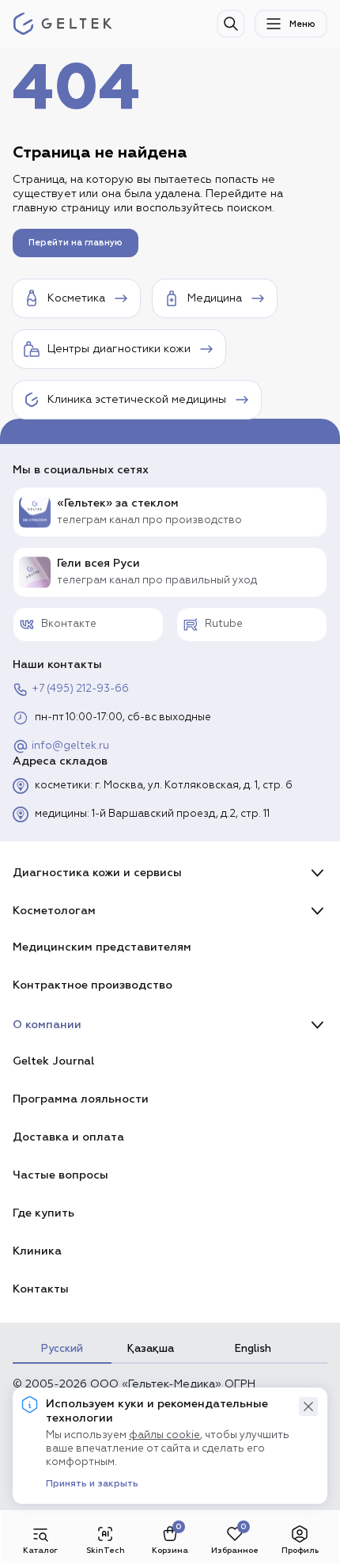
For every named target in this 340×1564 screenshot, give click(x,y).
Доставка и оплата (68, 1137)
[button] (308, 1406)
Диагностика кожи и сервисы (97, 872)
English (253, 1348)
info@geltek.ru (70, 746)
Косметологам (54, 910)
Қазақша (150, 1348)
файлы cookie (164, 1435)
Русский (62, 1348)
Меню (302, 24)
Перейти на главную (75, 242)
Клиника (37, 1251)
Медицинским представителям (102, 947)
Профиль (300, 1550)
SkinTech (105, 1550)
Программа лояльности (81, 1099)
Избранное (235, 1550)
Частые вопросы (60, 1175)
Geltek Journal (53, 1061)
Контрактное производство (92, 985)
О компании (47, 1024)
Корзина (170, 1550)
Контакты (41, 1289)
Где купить (43, 1213)
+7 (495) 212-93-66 (80, 689)
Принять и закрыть (92, 1484)
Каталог (40, 1550)
